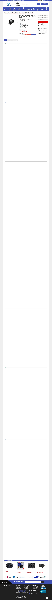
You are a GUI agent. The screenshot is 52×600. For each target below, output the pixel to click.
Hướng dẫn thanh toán (35, 587)
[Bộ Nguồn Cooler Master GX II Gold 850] (10, 566)
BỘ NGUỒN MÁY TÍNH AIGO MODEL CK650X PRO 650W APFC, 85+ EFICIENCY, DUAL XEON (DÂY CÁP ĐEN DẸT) (19, 13)
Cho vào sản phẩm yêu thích (43, 17)
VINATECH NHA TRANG (23, 590)
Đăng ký (47, 0)
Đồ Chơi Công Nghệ (37, 10)
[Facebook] (2, 582)
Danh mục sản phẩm (11, 12)
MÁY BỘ (5, 9)
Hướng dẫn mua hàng (35, 586)
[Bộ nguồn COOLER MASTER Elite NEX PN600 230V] (31, 566)
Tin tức (7, 0)
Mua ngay (28, 34)
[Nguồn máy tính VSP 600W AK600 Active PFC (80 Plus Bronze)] (20, 566)
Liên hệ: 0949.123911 (43, 586)
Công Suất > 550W (30, 12)
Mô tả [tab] (6, 40)
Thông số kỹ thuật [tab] (11, 40)
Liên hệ (23, 0)
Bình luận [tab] (16, 40)
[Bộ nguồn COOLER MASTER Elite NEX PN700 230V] (42, 566)
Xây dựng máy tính (19, 0)
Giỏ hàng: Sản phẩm (44, 4)
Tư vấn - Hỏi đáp (11, 0)
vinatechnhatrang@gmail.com (21, 595)
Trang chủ (5, 12)
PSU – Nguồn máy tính (24, 12)
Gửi (42, 582)
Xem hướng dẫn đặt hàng (43, 15)
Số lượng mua (21, 33)
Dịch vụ (47, 9)
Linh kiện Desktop (10, 10)
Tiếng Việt (40, 0)
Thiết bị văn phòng (28, 10)
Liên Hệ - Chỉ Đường (18, 587)
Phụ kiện (42, 9)
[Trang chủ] (8, 4)
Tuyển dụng (14, 0)
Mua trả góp (34, 34)
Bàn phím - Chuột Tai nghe (14, 10)
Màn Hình (19, 9)
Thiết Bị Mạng (33, 9)
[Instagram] (4, 582)
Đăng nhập (44, 0)
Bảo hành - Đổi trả (26, 587)
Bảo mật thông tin (26, 588)
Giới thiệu (5, 0)
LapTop (24, 9)
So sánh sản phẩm (42, 19)
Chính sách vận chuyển (27, 586)
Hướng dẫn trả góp (35, 588)
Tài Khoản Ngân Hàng (18, 588)
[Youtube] (6, 582)
